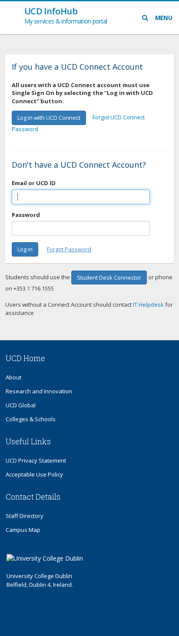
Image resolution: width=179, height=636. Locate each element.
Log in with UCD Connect (48, 118)
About (13, 377)
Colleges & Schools (31, 419)
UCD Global (21, 405)
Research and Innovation (39, 391)
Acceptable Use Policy (34, 474)
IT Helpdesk (148, 304)
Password (26, 215)
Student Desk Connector (109, 277)
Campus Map (23, 530)
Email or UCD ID (34, 183)
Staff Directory (24, 516)
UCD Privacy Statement (36, 460)
